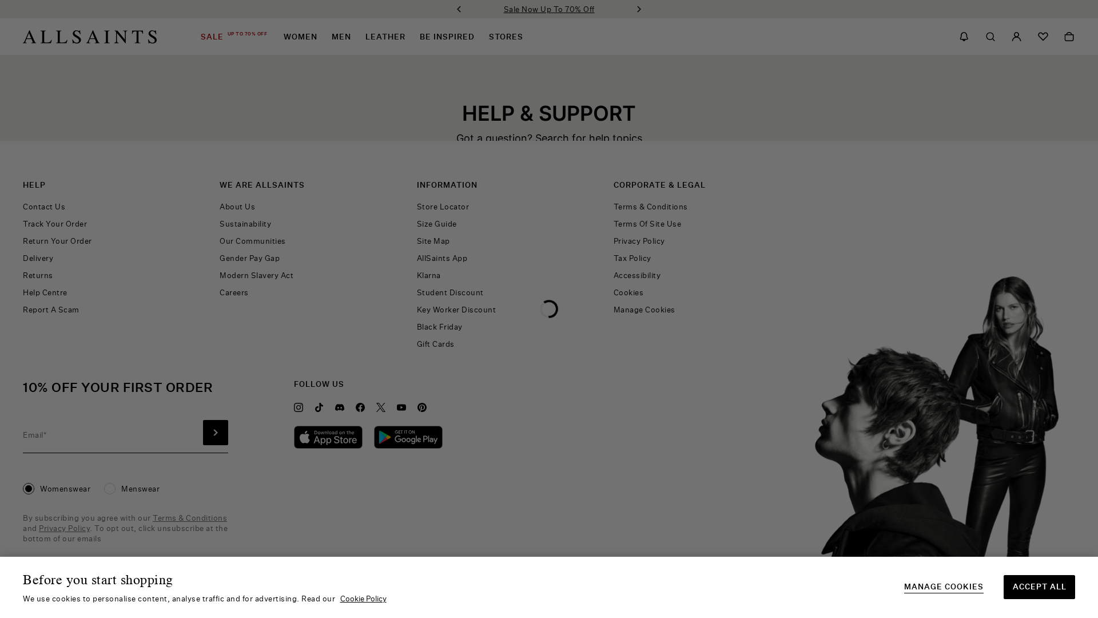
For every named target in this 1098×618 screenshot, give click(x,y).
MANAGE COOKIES (944, 587)
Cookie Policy (363, 598)
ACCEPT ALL (1040, 586)
